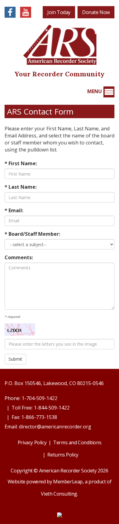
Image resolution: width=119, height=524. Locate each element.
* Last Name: (21, 187)
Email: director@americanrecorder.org (48, 426)
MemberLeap (68, 481)
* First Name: (21, 163)
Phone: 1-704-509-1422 (31, 398)
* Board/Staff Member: (32, 234)
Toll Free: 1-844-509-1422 (41, 407)
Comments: (19, 257)
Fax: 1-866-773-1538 (34, 417)
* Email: (14, 210)
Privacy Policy (32, 442)
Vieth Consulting (59, 493)
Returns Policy (62, 454)
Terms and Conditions (77, 442)
